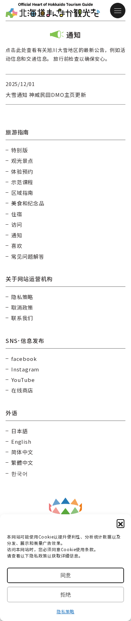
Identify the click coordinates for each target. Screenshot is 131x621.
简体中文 (22, 452)
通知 (16, 235)
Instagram (25, 369)
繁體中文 (22, 462)
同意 (65, 575)
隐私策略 (65, 611)
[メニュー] (117, 10)
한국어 (19, 473)
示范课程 (22, 182)
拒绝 (65, 594)
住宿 (16, 214)
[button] (120, 523)
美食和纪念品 (27, 203)
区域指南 (22, 192)
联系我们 (22, 318)
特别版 (19, 150)
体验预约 (22, 171)
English (21, 441)
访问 (16, 224)
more (13, 78)
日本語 (19, 431)
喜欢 (16, 245)
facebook (24, 358)
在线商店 (22, 390)
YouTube (23, 379)
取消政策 (22, 307)
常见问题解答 (27, 256)
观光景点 (22, 160)
